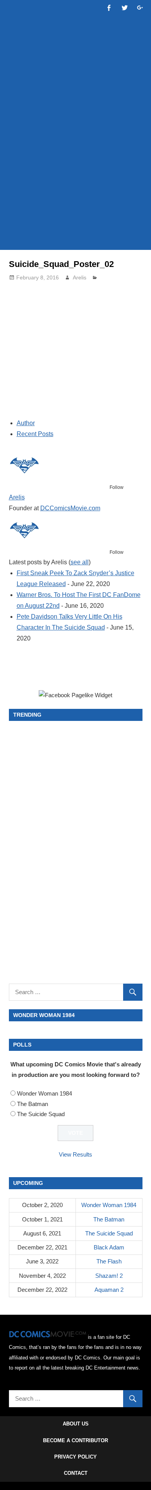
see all (79, 562)
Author (26, 423)
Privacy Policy (75, 1457)
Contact (76, 1473)
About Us (76, 1424)
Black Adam (109, 1247)
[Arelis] (24, 478)
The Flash (109, 1261)
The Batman (32, 1104)
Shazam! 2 (109, 1275)
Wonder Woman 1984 (44, 1093)
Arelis (79, 277)
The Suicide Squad (41, 1114)
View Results (75, 1154)
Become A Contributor (75, 1440)
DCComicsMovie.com (70, 508)
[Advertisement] (75, 162)
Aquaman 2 (109, 1289)
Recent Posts (35, 434)
